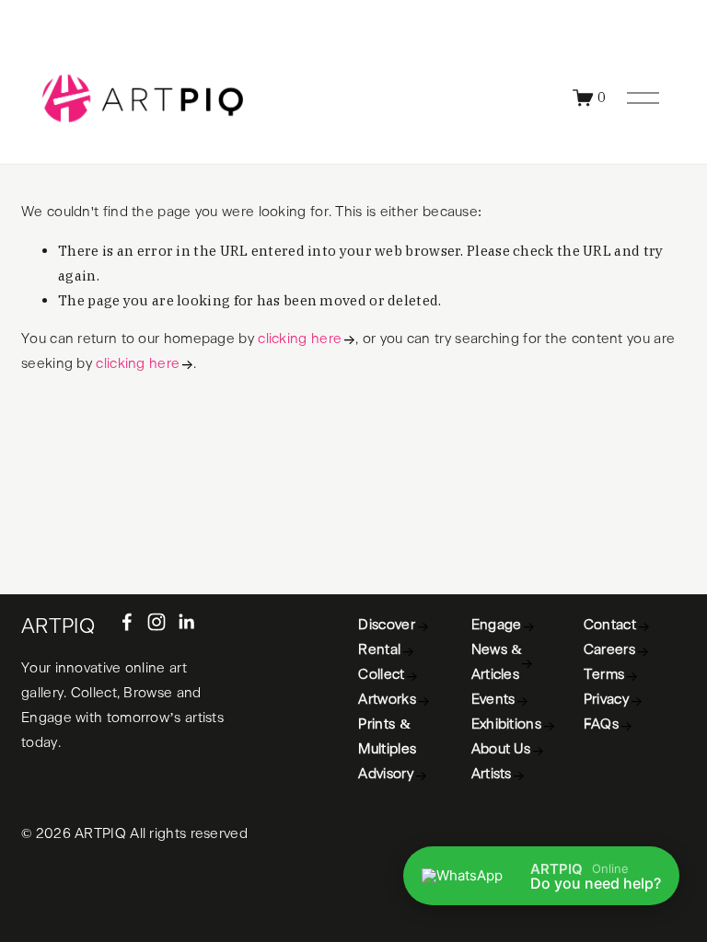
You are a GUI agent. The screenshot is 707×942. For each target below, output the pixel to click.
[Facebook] (127, 622)
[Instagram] (156, 622)
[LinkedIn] (186, 622)
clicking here (300, 339)
